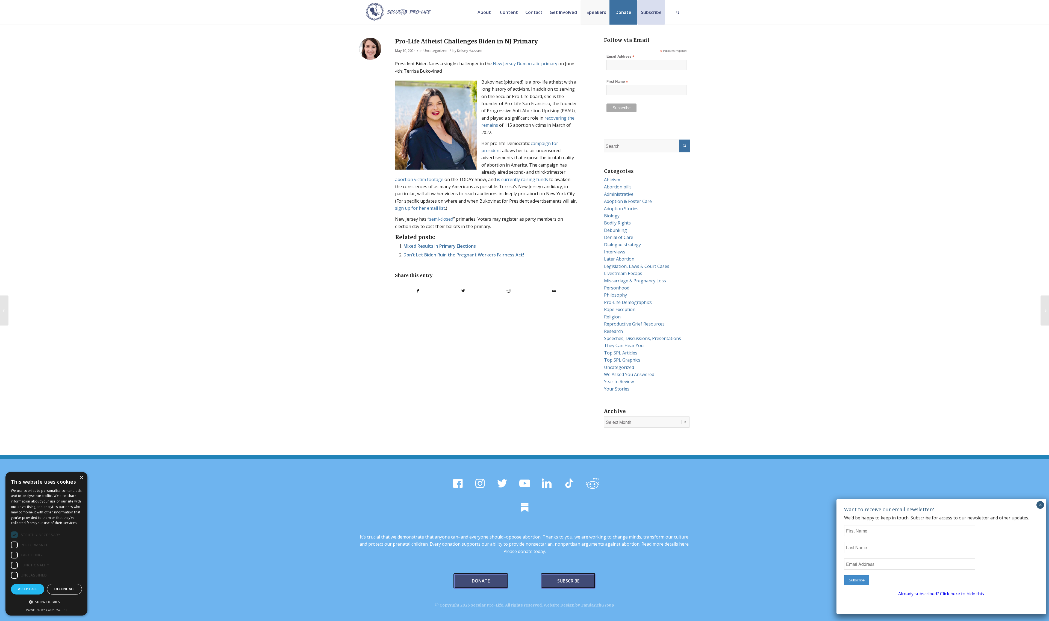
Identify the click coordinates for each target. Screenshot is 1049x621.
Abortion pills (618, 187)
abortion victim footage (419, 179)
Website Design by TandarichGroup (579, 605)
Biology (612, 216)
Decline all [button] (64, 589)
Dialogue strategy (622, 245)
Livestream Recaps (623, 273)
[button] (46, 602)
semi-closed (441, 219)
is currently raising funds (522, 179)
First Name (617, 81)
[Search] (677, 12)
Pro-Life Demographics (628, 302)
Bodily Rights (617, 223)
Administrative (618, 194)
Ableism (612, 180)
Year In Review (619, 381)
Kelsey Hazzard (469, 50)
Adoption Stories (621, 209)
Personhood (616, 288)
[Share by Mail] (554, 290)
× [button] (81, 478)
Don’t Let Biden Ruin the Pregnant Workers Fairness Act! (463, 255)
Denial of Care (618, 237)
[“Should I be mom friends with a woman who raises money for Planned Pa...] (4, 310)
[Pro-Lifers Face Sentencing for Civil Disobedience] (1045, 310)
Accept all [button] (27, 589)
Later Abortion (619, 259)
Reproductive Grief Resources (634, 324)
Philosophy (615, 295)
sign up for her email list (420, 208)
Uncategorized (435, 50)
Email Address (620, 56)
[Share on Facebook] (418, 290)
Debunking (615, 230)
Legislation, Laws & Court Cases (636, 266)
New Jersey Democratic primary (525, 64)
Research (613, 331)
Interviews (614, 252)
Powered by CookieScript (46, 610)
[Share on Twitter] (463, 290)
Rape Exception (619, 309)
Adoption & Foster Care (628, 201)
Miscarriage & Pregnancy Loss (635, 281)
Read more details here (665, 544)
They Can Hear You (624, 345)
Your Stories (616, 389)
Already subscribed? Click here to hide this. (941, 594)
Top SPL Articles (620, 353)
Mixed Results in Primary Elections (439, 246)
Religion (612, 317)
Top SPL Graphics (622, 360)
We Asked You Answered (629, 374)
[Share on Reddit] (509, 290)
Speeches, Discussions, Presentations (642, 338)
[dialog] (46, 544)
